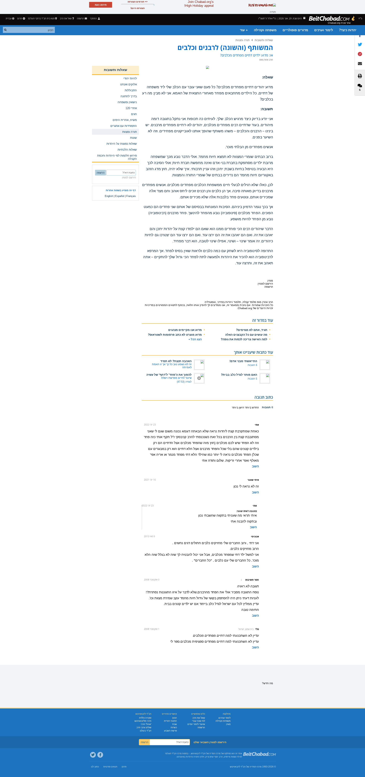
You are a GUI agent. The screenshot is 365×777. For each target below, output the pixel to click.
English (109, 196)
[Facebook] (100, 755)
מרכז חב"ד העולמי (173, 753)
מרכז (259, 766)
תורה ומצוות (242, 40)
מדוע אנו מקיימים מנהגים (185, 329)
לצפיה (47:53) (184, 381)
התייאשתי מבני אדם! (243, 361)
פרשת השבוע (170, 730)
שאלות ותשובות (264, 40)
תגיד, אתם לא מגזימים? (251, 329)
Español (119, 196)
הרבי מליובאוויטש (143, 721)
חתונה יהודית (170, 721)
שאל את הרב (66, 18)
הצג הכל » (195, 339)
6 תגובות (252, 365)
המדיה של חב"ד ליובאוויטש (243, 766)
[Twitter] (93, 755)
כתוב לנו (95, 766)
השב (255, 466)
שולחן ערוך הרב (143, 727)
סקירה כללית (145, 718)
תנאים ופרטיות (110, 766)
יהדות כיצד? (347, 30)
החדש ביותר (251, 407)
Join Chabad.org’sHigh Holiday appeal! (199, 3)
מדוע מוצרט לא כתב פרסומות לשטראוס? (175, 334)
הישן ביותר (238, 407)
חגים (174, 718)
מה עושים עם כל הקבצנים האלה (246, 334)
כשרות (174, 727)
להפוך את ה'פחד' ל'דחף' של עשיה (169, 374)
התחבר (93, 18)
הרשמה (201, 727)
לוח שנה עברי (198, 721)
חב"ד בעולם (145, 730)
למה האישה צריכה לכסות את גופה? (244, 339)
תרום (19, 18)
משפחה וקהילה (265, 30)
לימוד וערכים (323, 30)
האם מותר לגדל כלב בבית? (239, 374)
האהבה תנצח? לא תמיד (176, 361)
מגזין (228, 724)
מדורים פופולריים (295, 30)
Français (131, 196)
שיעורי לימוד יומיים (196, 724)
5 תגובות (252, 378)
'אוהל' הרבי (146, 724)
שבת (174, 724)
